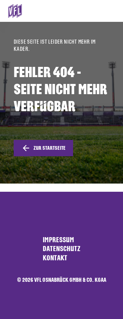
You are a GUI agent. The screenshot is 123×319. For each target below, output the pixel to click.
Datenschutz (61, 248)
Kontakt (55, 257)
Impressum (58, 239)
